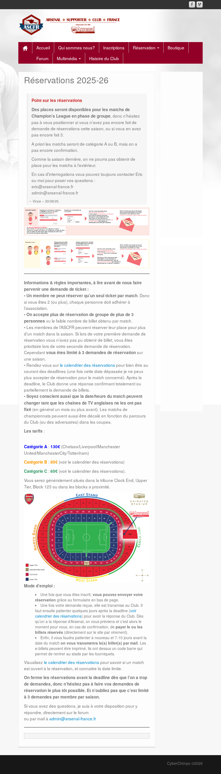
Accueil (43, 47)
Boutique (176, 47)
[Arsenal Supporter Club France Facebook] (192, 4)
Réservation (145, 47)
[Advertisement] (181, 153)
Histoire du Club (104, 58)
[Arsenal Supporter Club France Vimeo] (199, 4)
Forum (42, 58)
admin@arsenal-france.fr (72, 718)
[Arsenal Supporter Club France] (71, 24)
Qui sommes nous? (76, 47)
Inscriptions (114, 47)
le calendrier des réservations (87, 365)
